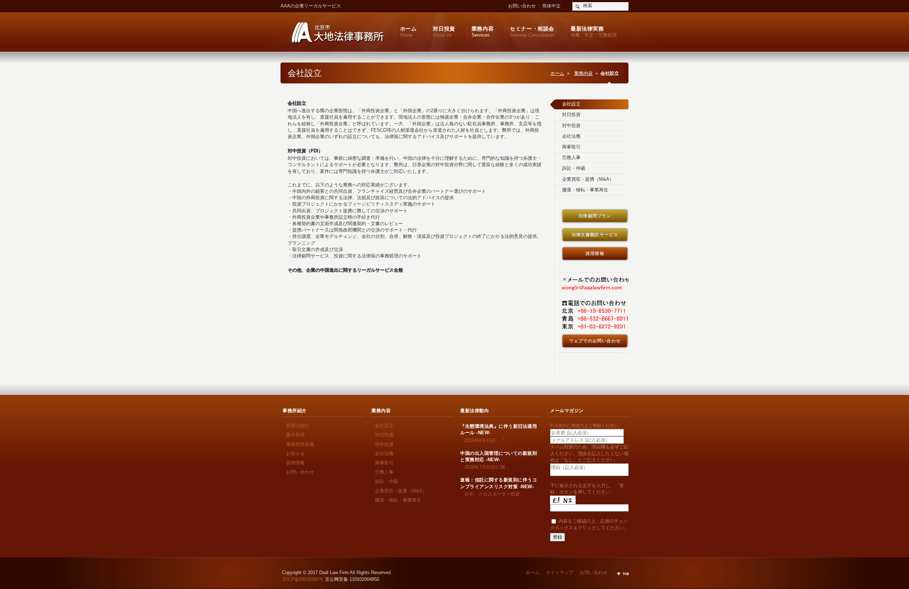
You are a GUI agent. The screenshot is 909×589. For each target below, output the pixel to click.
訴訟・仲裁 (386, 481)
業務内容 (583, 73)
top (626, 573)
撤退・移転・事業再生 (398, 500)
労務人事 (384, 472)
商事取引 (384, 462)
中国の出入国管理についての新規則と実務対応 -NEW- (498, 456)
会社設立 (384, 425)
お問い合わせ (522, 6)
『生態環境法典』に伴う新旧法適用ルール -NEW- (498, 429)
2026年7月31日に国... (484, 467)
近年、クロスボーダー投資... (492, 494)
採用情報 (295, 462)
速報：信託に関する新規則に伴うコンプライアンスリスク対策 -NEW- (498, 483)
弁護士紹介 (297, 425)
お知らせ (295, 453)
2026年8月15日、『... (484, 440)
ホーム (557, 73)
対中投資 (384, 444)
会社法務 (384, 453)
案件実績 (295, 434)
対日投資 (384, 434)
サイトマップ (559, 572)
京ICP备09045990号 (302, 579)
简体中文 (551, 6)
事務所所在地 (300, 444)
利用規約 (558, 425)
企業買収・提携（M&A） (401, 490)
